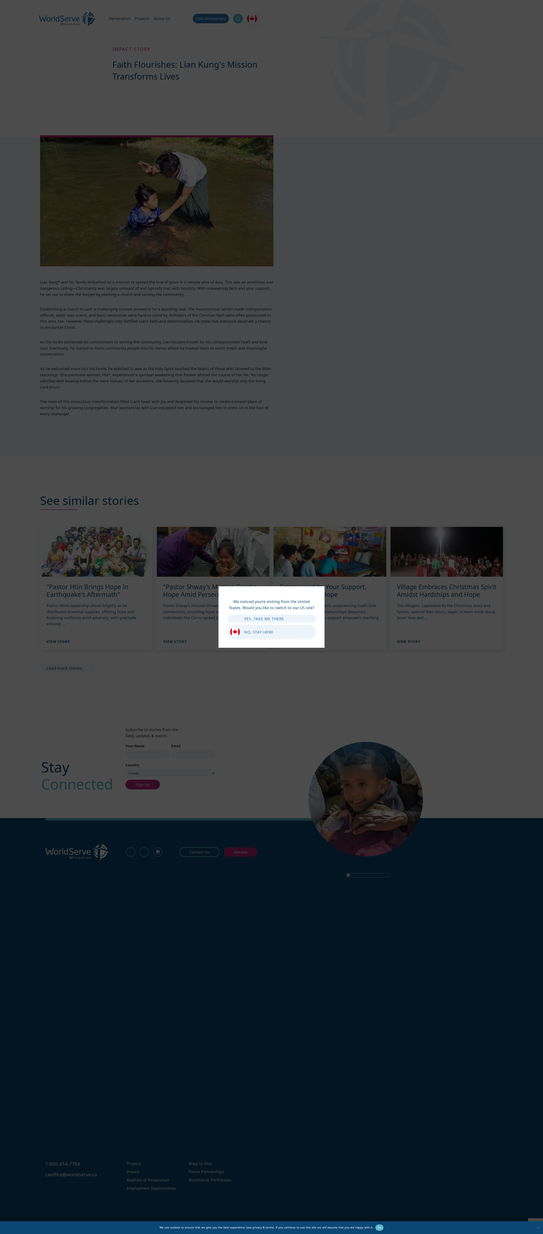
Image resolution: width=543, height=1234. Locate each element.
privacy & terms (263, 1227)
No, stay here (258, 632)
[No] (538, 1228)
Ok (379, 1227)
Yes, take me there (264, 618)
